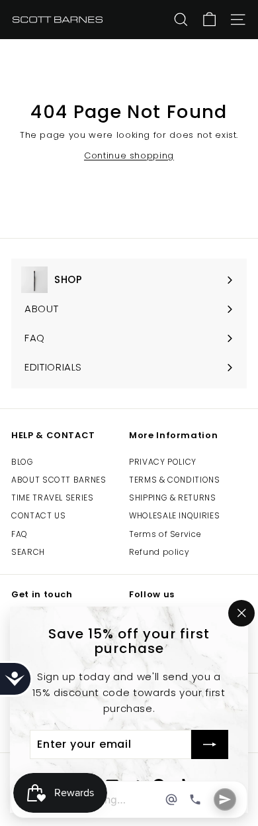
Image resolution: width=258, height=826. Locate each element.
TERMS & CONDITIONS (174, 479)
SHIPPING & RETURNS (172, 497)
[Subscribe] (209, 745)
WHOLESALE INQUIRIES (174, 515)
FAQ (19, 534)
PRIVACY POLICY (162, 461)
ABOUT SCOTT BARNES (59, 479)
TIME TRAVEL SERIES (52, 497)
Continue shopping (129, 155)
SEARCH (28, 552)
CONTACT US (38, 515)
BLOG (22, 461)
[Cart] (209, 19)
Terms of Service (165, 534)
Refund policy (159, 552)
